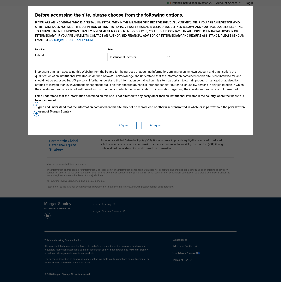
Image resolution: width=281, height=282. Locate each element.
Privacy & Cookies (183, 246)
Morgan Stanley (101, 204)
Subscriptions (180, 239)
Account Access (227, 3)
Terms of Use (180, 260)
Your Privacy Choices (184, 253)
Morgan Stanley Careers (106, 211)
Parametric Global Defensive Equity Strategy (63, 145)
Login (249, 3)
